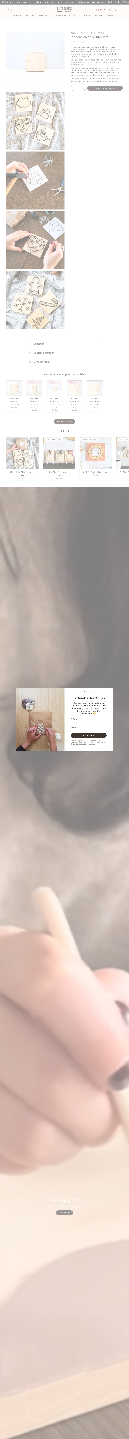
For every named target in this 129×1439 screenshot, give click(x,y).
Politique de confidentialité (81, 742)
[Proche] (109, 691)
